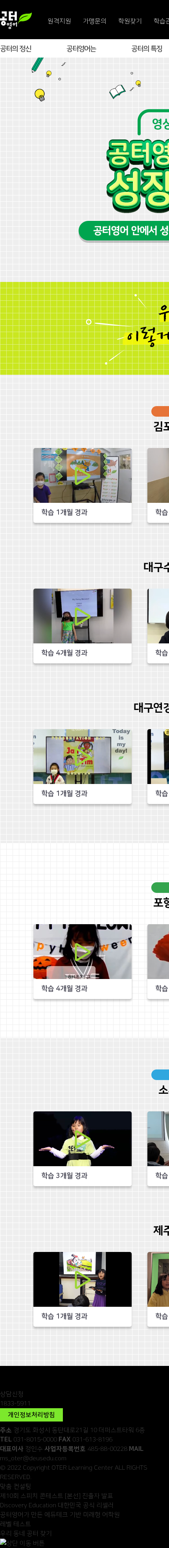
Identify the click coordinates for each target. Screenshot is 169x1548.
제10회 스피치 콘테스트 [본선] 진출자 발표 (56, 1495)
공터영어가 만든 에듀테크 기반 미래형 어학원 (60, 1514)
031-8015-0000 (35, 1439)
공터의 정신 (15, 49)
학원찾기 (130, 21)
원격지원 (59, 21)
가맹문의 (95, 21)
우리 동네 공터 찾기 (26, 1533)
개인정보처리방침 (31, 1414)
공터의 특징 (146, 49)
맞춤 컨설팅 (15, 1486)
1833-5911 (15, 1403)
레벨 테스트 (15, 1524)
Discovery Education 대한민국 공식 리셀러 (57, 1505)
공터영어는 (81, 49)
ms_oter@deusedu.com (33, 1458)
